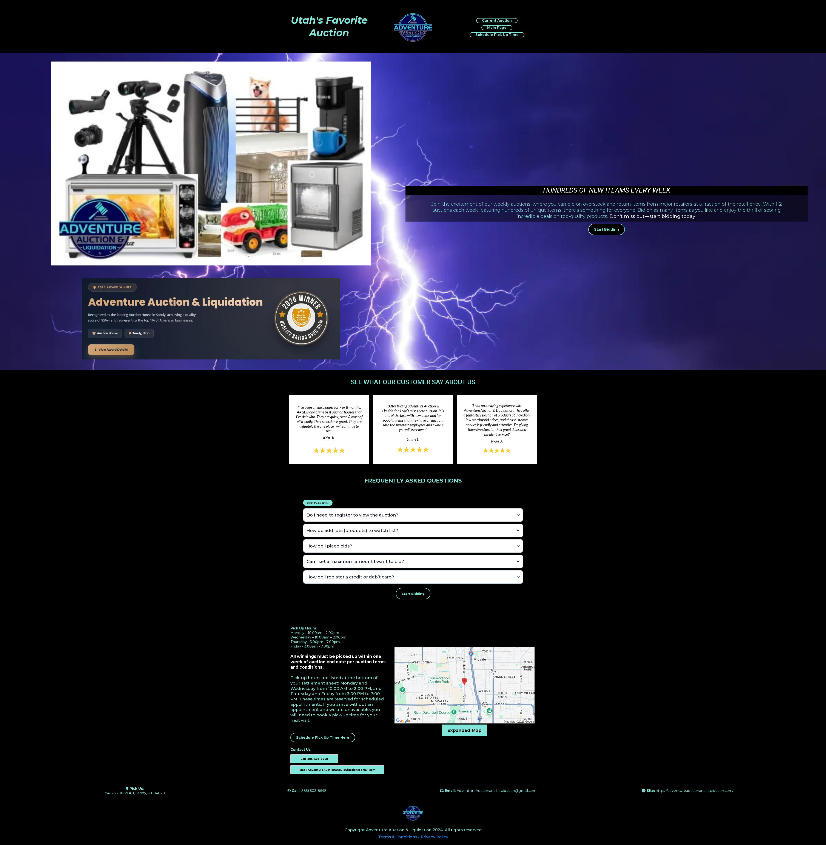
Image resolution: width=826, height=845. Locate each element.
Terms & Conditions (397, 837)
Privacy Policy (434, 837)
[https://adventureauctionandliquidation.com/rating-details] (210, 318)
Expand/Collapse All (318, 502)
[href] (465, 685)
